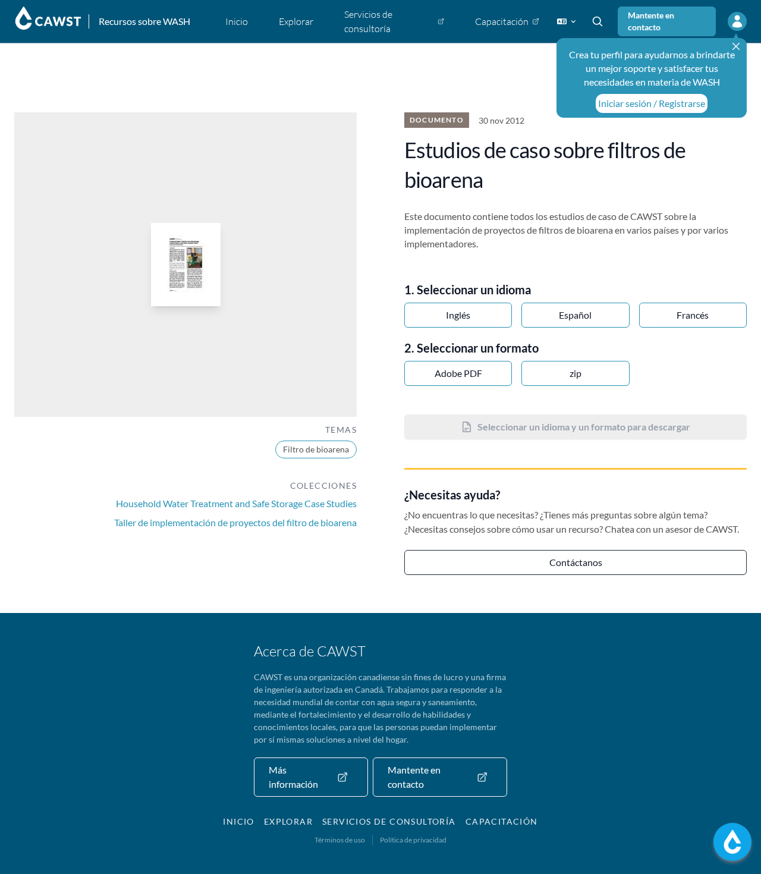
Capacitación (502, 821)
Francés (693, 314)
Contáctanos (575, 562)
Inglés (458, 314)
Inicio (238, 821)
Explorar (288, 821)
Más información (293, 777)
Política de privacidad (413, 839)
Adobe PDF (458, 373)
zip (575, 373)
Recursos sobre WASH (144, 21)
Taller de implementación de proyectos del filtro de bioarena (235, 522)
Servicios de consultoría (389, 821)
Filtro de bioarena (316, 449)
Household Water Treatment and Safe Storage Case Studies (236, 503)
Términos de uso (340, 839)
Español (575, 314)
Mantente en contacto (651, 21)
